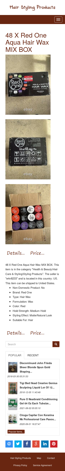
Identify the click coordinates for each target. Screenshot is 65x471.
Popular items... (16, 431)
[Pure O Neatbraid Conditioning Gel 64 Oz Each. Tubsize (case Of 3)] (12, 402)
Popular (14, 355)
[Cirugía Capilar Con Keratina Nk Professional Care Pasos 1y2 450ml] (12, 418)
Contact (51, 457)
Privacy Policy (20, 465)
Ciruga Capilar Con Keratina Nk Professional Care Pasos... (38, 417)
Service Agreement (42, 465)
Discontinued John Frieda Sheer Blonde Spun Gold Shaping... (36, 367)
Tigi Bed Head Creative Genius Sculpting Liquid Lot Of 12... (38, 385)
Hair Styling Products (20, 457)
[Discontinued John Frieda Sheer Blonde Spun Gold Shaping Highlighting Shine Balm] (12, 366)
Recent (33, 355)
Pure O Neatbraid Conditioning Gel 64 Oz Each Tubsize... (39, 401)
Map (39, 457)
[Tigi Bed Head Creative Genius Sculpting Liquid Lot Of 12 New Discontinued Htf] (12, 386)
